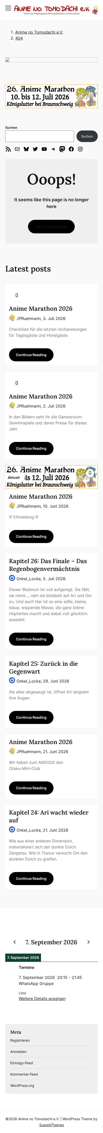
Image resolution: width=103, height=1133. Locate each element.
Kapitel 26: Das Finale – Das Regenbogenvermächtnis (48, 565)
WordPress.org (22, 1085)
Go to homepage (51, 226)
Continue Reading (31, 355)
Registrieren (20, 1040)
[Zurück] (14, 942)
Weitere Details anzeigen (42, 998)
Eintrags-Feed (21, 1063)
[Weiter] (88, 942)
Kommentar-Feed (24, 1074)
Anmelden (18, 1051)
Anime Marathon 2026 (40, 308)
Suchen (11, 127)
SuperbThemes (51, 1125)
